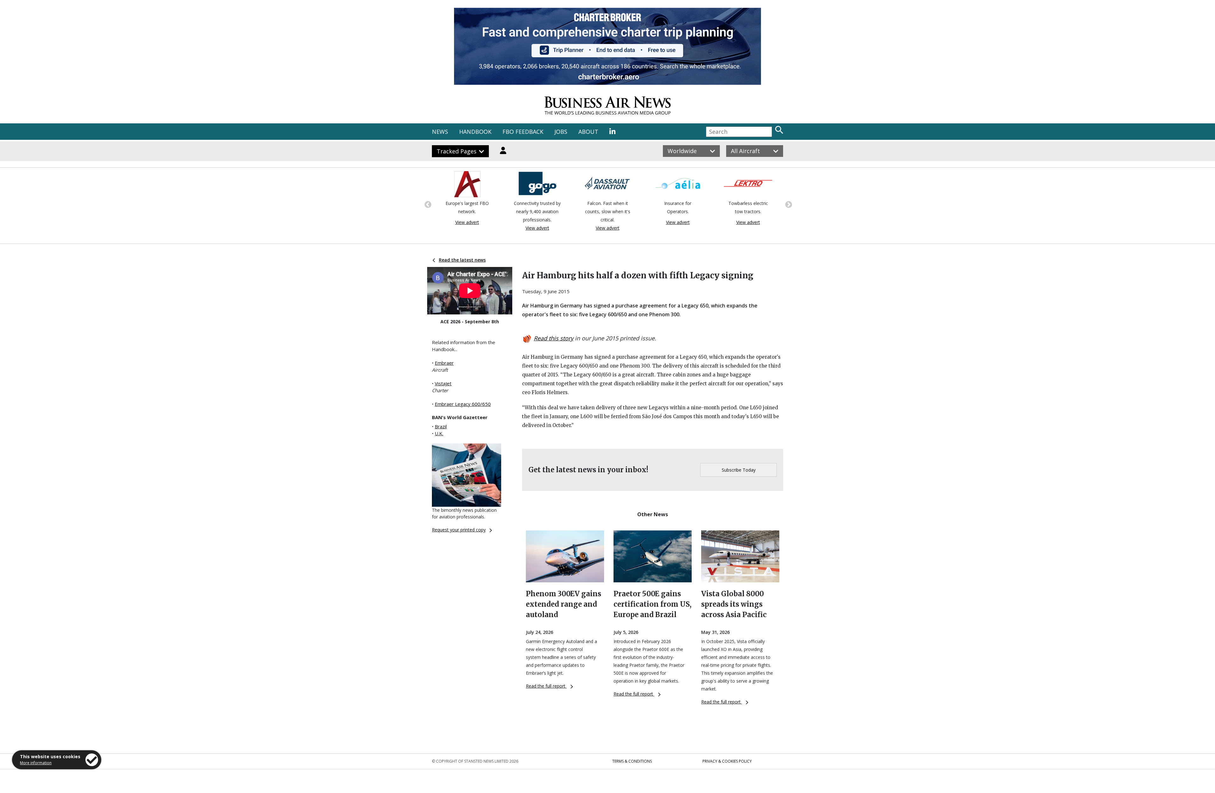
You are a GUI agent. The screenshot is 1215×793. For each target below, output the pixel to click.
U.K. (439, 433)
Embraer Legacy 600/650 (463, 404)
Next (788, 204)
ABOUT (588, 131)
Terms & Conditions (632, 761)
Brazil (441, 426)
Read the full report (546, 686)
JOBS (560, 131)
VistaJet (443, 383)
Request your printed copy (459, 530)
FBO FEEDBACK (522, 131)
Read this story (553, 338)
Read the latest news (462, 260)
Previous (427, 204)
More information (36, 762)
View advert (467, 222)
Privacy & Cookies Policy (727, 761)
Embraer (444, 363)
